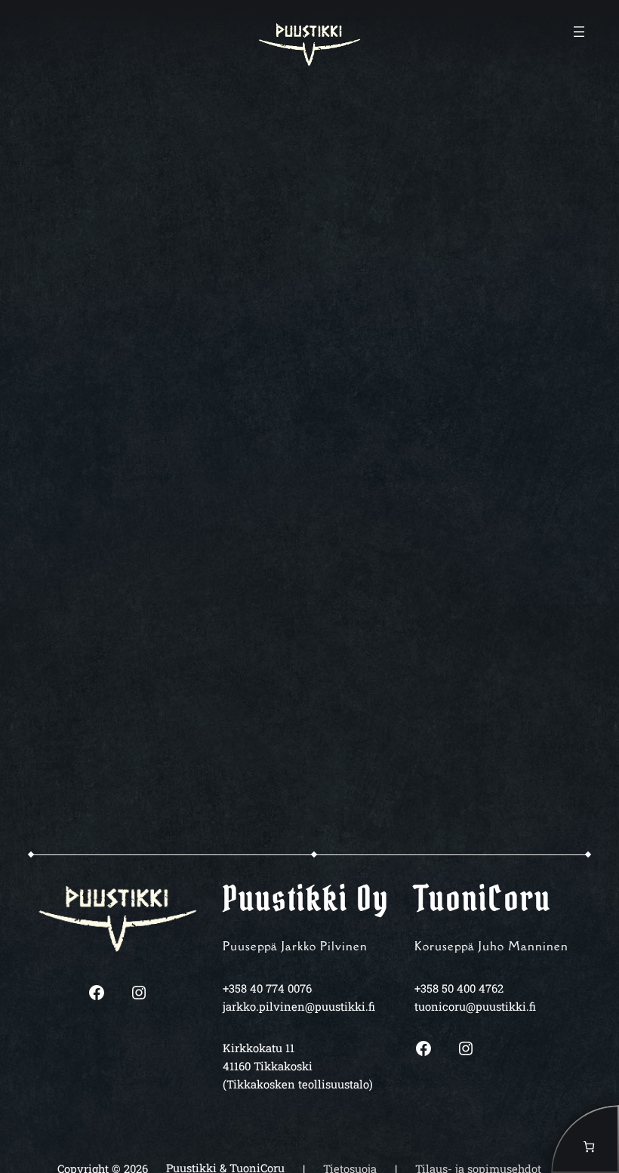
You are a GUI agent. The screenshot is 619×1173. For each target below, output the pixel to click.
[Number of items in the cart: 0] (585, 1139)
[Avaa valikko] (579, 32)
